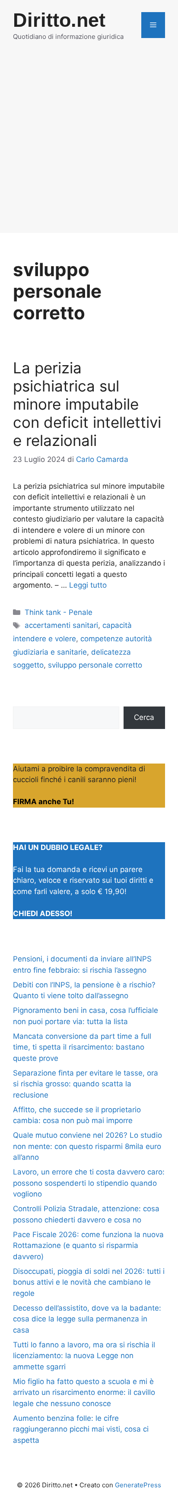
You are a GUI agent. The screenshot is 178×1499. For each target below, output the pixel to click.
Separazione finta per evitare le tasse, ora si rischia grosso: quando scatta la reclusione (85, 1084)
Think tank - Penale (58, 612)
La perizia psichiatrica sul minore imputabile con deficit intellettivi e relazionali (87, 404)
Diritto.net (59, 20)
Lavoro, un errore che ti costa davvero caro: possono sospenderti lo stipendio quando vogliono (89, 1183)
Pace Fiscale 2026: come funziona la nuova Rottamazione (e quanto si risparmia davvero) (88, 1245)
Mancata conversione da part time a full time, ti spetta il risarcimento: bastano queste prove (82, 1047)
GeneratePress (138, 1485)
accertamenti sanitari (61, 625)
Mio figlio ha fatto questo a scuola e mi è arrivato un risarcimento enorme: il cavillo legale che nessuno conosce (84, 1392)
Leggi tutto (88, 585)
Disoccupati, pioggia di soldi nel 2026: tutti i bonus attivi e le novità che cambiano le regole (89, 1282)
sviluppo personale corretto (95, 665)
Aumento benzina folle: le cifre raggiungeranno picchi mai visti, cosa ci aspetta (81, 1429)
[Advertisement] (89, 144)
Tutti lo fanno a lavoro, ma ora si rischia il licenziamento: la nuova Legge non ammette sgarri (84, 1355)
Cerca (144, 717)
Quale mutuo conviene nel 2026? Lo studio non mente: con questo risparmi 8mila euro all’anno (87, 1146)
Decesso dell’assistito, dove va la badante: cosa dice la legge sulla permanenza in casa (87, 1319)
